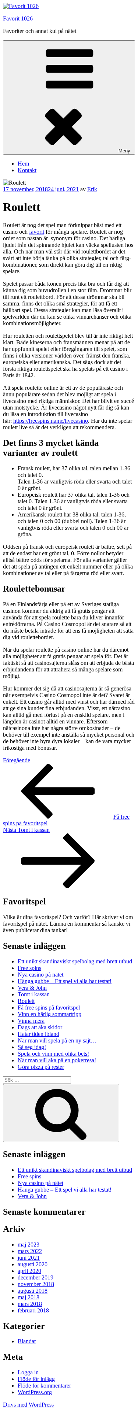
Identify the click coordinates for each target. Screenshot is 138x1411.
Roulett (26, 1001)
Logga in (28, 1372)
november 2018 (36, 1284)
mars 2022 (30, 1251)
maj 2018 (28, 1297)
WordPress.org (35, 1392)
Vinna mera (31, 1021)
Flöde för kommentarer (44, 1385)
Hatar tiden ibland (38, 1034)
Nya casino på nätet (40, 974)
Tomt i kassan (34, 994)
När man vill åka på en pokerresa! (57, 1060)
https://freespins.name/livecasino (50, 421)
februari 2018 (33, 1310)
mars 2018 (30, 1304)
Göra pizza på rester (41, 1067)
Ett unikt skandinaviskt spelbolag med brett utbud (75, 961)
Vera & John (32, 988)
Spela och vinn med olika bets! (53, 1054)
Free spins (29, 968)
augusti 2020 (32, 1264)
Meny (124, 150)
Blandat (27, 1341)
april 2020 (29, 1271)
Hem (23, 163)
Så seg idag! (32, 1047)
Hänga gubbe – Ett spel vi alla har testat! (65, 981)
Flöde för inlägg (36, 1379)
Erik (92, 189)
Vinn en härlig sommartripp (49, 1014)
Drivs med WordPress (28, 1404)
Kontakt (27, 170)
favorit (36, 232)
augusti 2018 (32, 1291)
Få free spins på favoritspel (49, 1007)
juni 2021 (29, 1258)
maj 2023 (28, 1244)
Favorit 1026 (18, 18)
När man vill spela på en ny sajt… (57, 1040)
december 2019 (35, 1277)
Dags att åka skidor (40, 1027)
